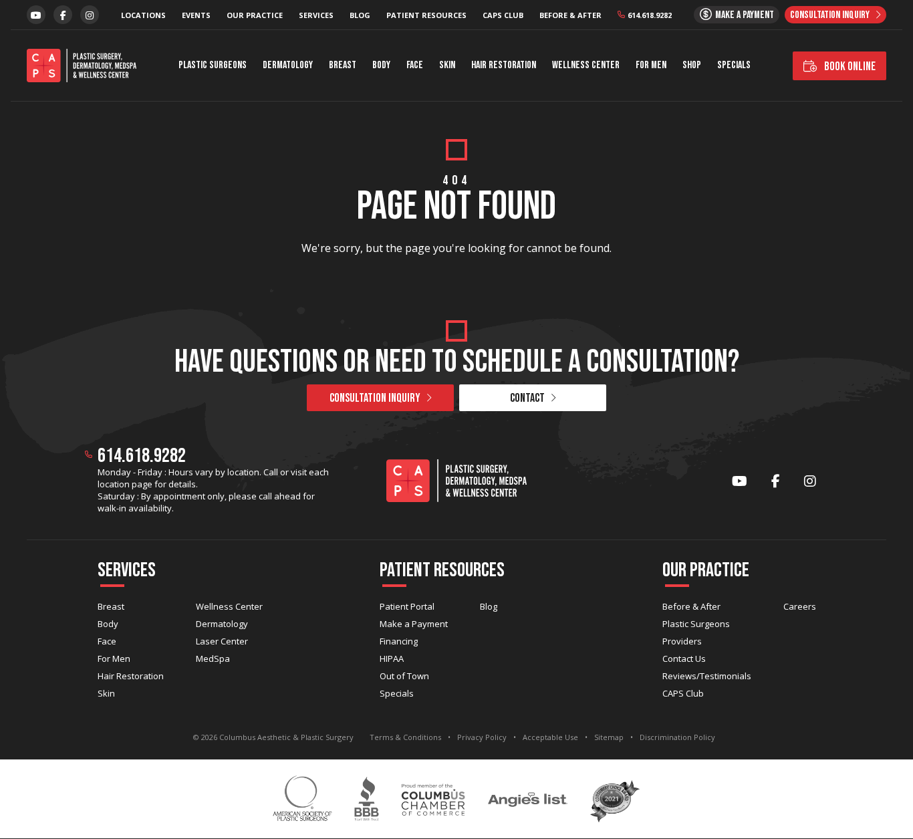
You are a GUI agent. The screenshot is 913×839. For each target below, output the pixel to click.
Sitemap (609, 737)
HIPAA (392, 658)
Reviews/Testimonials (706, 676)
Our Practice (255, 15)
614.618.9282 (650, 15)
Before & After (570, 15)
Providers (682, 641)
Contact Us (684, 658)
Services (316, 15)
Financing (399, 641)
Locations (143, 15)
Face (414, 65)
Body (381, 65)
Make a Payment (414, 624)
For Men (651, 65)
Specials (734, 65)
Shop (691, 65)
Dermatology (288, 65)
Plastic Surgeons (212, 65)
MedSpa (213, 658)
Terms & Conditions (405, 737)
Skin (447, 65)
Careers (799, 606)
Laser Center (222, 641)
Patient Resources (426, 15)
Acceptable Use (550, 737)
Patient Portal (407, 606)
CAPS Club (503, 15)
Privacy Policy (482, 737)
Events (196, 15)
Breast (342, 65)
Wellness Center (586, 65)
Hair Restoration (503, 65)
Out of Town (404, 676)
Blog (360, 15)
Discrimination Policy (677, 737)
